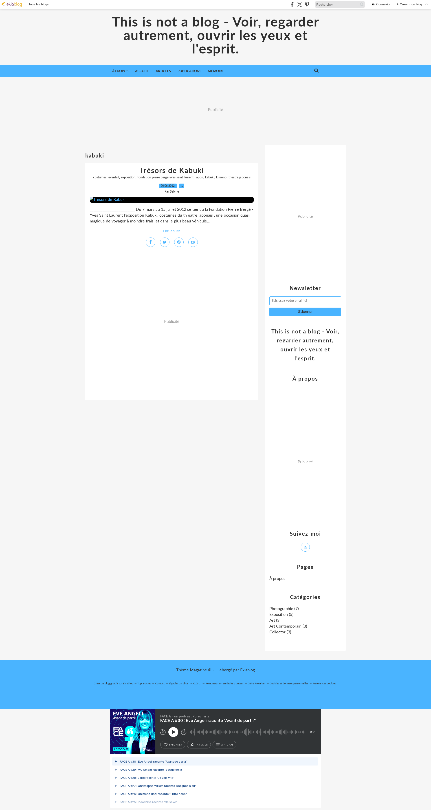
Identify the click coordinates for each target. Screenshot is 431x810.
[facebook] (292, 4)
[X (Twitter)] (299, 4)
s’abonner (175, 744)
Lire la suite (171, 231)
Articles (163, 71)
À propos (120, 71)
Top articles (144, 683)
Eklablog (247, 670)
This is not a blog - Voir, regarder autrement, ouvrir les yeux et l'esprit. (215, 36)
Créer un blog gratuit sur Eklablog (113, 683)
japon (199, 177)
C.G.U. (197, 683)
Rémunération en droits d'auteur (224, 683)
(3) (275, 621)
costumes (99, 177)
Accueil (142, 71)
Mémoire (216, 71)
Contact (160, 683)
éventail (113, 177)
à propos (227, 744)
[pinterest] (307, 4)
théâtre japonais (240, 177)
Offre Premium (256, 683)
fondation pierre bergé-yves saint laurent (165, 177)
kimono (221, 177)
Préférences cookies (324, 683)
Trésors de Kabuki (172, 170)
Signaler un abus (179, 683)
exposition (128, 177)
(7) (284, 609)
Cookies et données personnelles (289, 683)
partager (202, 744)
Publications (189, 71)
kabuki (209, 177)
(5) (281, 615)
